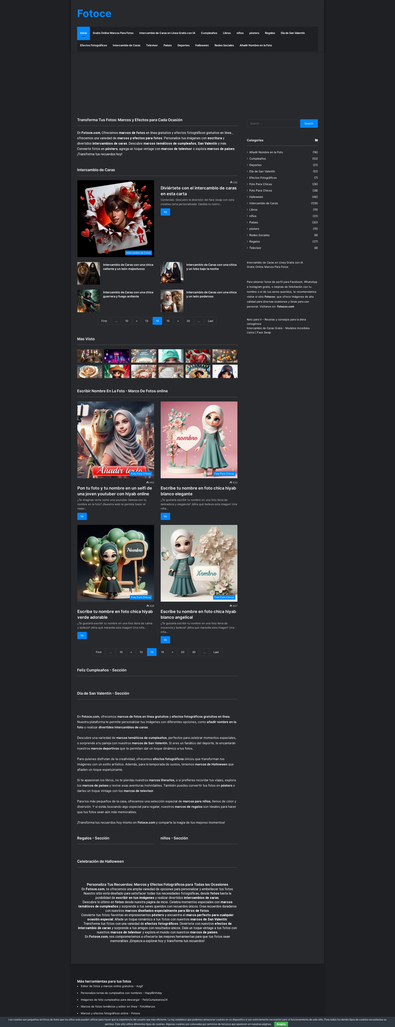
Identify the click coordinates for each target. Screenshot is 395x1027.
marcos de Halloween (211, 764)
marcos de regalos (188, 807)
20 (188, 321)
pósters (254, 33)
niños (240, 33)
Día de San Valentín (293, 33)
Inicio (83, 33)
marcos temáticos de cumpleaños (141, 738)
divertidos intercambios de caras (123, 727)
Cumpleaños (209, 33)
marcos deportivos (105, 748)
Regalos (270, 33)
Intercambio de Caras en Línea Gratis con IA (167, 33)
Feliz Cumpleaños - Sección (102, 670)
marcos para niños (196, 801)
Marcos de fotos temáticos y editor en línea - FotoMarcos (118, 1006)
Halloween (202, 45)
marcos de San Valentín (149, 743)
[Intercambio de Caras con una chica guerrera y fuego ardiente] (88, 301)
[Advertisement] (197, 84)
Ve (165, 212)
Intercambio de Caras (126, 45)
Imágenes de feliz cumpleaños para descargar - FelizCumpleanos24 (124, 999)
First (104, 321)
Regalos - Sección (93, 838)
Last (210, 321)
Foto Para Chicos (260, 190)
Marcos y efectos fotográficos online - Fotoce (110, 1013)
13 (146, 321)
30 (193, 652)
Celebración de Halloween (100, 861)
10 (126, 321)
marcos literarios (161, 780)
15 (168, 321)
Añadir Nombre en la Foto (256, 45)
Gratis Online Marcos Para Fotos (113, 33)
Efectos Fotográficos (93, 45)
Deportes (183, 45)
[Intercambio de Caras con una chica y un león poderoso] (172, 301)
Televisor (152, 45)
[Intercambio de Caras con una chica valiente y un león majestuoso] (88, 273)
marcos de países (95, 785)
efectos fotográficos (168, 759)
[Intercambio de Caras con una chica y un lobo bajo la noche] (172, 272)
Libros (227, 33)
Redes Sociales (224, 45)
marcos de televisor (138, 791)
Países (168, 45)
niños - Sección (174, 838)
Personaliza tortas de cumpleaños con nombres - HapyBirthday (121, 993)
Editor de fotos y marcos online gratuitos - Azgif (112, 986)
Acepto (281, 1024)
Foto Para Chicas (260, 184)
